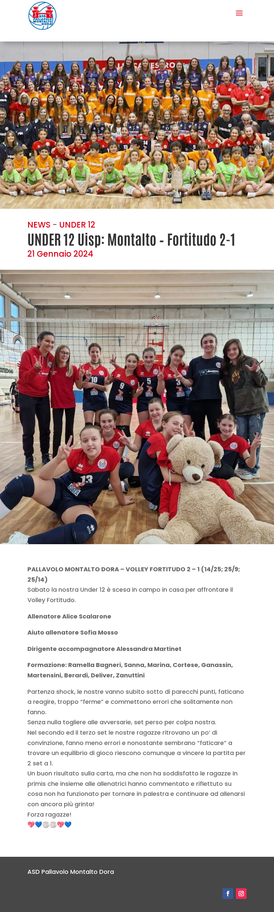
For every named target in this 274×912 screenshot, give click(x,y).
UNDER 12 (77, 224)
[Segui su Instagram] (241, 893)
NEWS (38, 224)
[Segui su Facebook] (228, 893)
